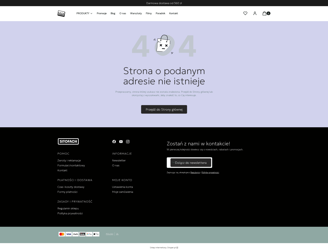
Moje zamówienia (122, 191)
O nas (115, 165)
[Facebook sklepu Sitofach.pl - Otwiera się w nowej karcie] (114, 142)
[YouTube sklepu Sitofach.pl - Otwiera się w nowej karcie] (121, 142)
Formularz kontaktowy (71, 165)
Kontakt (62, 170)
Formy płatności (67, 191)
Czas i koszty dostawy (70, 187)
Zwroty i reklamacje (69, 160)
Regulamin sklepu (68, 208)
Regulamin (195, 172)
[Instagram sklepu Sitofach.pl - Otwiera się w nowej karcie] (128, 142)
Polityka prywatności (70, 213)
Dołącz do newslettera (191, 163)
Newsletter (119, 160)
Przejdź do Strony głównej (164, 109)
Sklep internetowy (163, 247)
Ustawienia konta (122, 187)
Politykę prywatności (210, 172)
